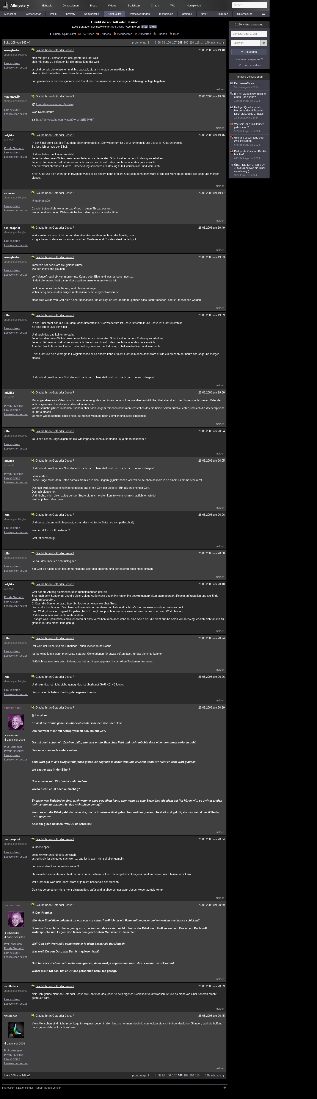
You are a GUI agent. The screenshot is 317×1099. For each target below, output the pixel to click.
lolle (6, 315)
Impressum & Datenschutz (17, 1087)
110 (192, 42)
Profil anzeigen (13, 746)
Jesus (120, 26)
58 (159, 42)
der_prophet (12, 227)
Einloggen (251, 51)
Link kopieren (12, 63)
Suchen (162, 34)
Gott (113, 26)
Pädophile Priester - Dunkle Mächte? (250, 155)
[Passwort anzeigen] (264, 45)
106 (168, 42)
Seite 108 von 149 (15, 42)
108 (180, 42)
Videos (112, 5)
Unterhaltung (245, 14)
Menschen (10, 14)
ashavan (9, 193)
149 (207, 42)
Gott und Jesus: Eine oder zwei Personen (249, 141)
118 (197, 42)
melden (220, 89)
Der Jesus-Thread (246, 85)
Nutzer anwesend (249, 24)
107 (174, 42)
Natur (204, 14)
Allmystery (19, 5)
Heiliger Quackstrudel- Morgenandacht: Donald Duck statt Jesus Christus (249, 112)
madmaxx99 (12, 96)
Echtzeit (47, 5)
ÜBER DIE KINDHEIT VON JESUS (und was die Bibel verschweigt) (249, 170)
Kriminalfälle (91, 14)
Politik (53, 14)
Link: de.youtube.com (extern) (55, 104)
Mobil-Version (53, 1087)
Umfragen (222, 14)
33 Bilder (88, 34)
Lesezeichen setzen (16, 67)
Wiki (172, 5)
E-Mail (153, 27)
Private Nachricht (14, 148)
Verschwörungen (140, 14)
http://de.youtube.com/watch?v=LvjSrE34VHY (65, 119)
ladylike (9, 135)
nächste (216, 42)
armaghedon (12, 50)
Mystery (70, 14)
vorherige (140, 42)
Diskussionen (71, 5)
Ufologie (187, 14)
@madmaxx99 (41, 200)
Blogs (93, 5)
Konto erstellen (251, 65)
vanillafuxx (11, 986)
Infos (176, 34)
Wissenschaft (33, 14)
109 (186, 42)
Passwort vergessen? (249, 59)
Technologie (166, 14)
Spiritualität (114, 14)
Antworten (144, 34)
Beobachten (124, 34)
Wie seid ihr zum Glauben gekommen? (249, 128)
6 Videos (105, 34)
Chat (155, 5)
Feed (144, 27)
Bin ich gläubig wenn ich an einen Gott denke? (250, 97)
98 (163, 42)
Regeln (39, 1087)
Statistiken (134, 5)
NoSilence (10, 1016)
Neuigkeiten (194, 5)
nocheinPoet (12, 707)
